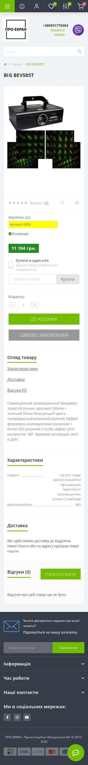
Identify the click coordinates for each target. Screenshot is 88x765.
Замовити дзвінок (57, 32)
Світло (17, 64)
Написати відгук (60, 574)
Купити (68, 279)
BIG (28, 217)
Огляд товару (22, 357)
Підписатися (68, 648)
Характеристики (22, 368)
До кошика (44, 319)
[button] (36, 6)
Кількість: (17, 296)
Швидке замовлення (44, 335)
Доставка (16, 379)
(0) (46, 203)
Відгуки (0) (17, 390)
